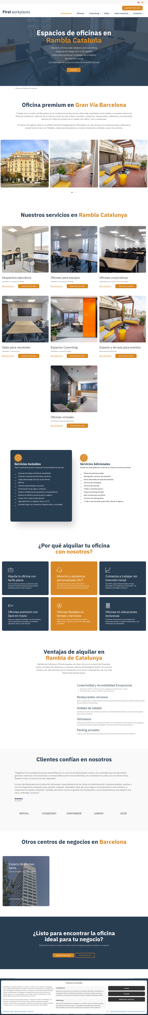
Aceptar (126, 988)
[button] (73, 70)
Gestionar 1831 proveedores (118, 1011)
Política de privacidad (20, 1011)
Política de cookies (8, 1011)
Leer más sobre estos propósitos (136, 1011)
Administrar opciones (126, 999)
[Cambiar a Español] (142, 2)
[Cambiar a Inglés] (138, 2)
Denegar (126, 994)
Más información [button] (8, 286)
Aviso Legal (30, 1011)
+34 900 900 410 (132, 8)
